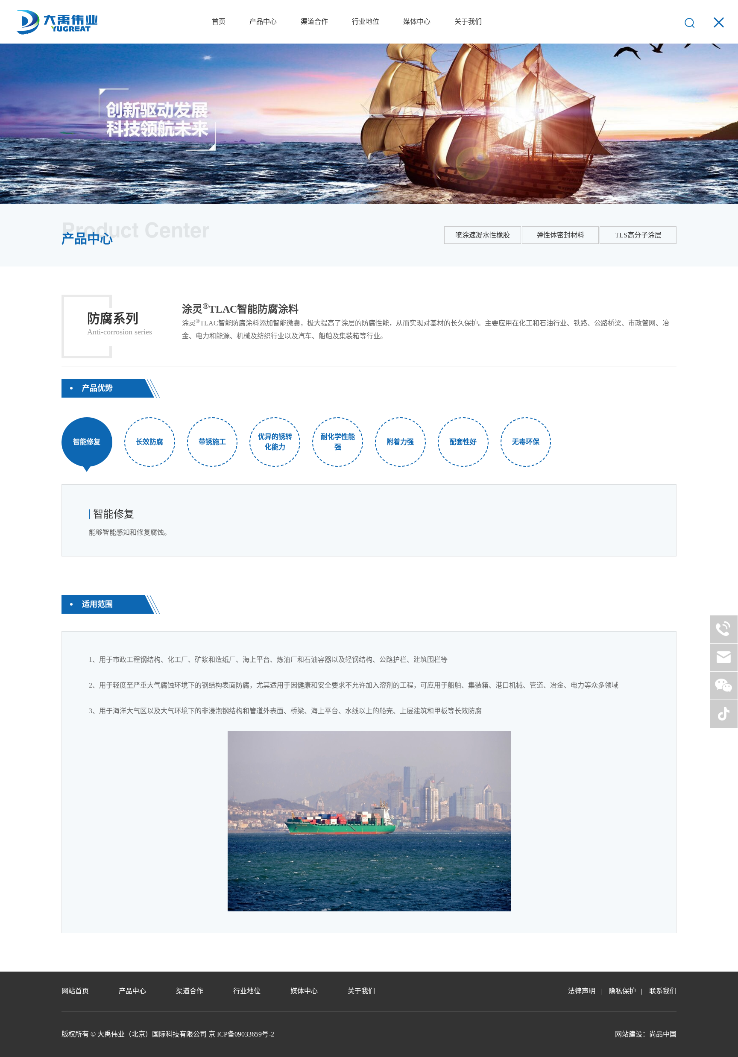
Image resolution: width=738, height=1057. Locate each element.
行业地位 (365, 21)
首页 (219, 21)
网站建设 (628, 1034)
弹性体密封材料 (560, 235)
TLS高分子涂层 (638, 235)
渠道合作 (314, 21)
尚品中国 (662, 1034)
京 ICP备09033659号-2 (241, 1034)
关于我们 (468, 21)
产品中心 (263, 21)
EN (666, 22)
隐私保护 (622, 991)
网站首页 (75, 991)
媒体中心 (416, 21)
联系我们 (662, 991)
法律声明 (581, 991)
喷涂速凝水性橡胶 (482, 235)
